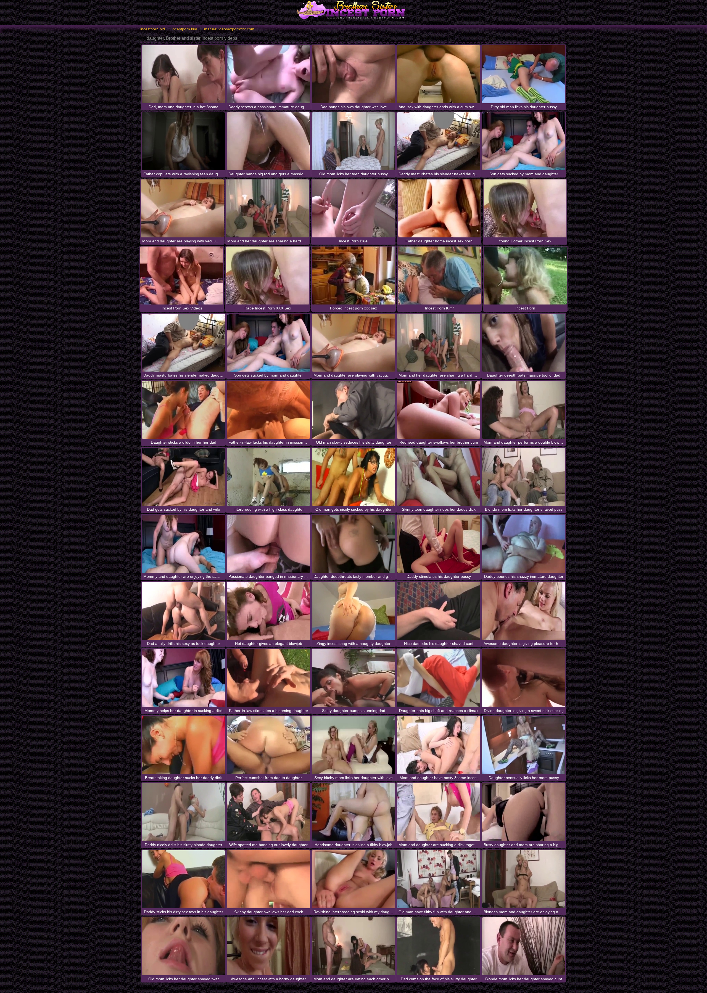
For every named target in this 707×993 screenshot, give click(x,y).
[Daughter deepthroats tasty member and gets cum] (353, 544)
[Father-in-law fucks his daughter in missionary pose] (268, 410)
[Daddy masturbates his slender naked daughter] (438, 141)
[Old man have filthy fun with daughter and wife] (438, 879)
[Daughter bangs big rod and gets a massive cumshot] (268, 141)
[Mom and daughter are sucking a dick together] (438, 812)
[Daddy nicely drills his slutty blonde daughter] (183, 812)
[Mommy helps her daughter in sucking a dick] (183, 678)
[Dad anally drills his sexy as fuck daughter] (183, 611)
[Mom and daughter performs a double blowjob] (523, 410)
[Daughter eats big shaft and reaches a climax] (438, 678)
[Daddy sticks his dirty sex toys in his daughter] (183, 879)
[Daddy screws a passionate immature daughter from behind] (268, 74)
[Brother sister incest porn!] (353, 9)
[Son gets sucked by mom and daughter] (523, 141)
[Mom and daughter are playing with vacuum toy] (182, 208)
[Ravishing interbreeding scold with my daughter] (353, 879)
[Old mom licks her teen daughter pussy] (353, 141)
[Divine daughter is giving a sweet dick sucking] (523, 678)
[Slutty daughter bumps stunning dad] (353, 678)
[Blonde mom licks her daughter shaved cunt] (523, 946)
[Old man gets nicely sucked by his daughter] (353, 477)
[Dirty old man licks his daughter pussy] (523, 74)
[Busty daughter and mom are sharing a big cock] (523, 812)
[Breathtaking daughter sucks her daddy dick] (183, 745)
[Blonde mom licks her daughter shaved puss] (523, 477)
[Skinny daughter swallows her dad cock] (268, 879)
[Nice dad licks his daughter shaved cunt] (438, 611)
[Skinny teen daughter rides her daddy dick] (438, 477)
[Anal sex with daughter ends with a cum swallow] (438, 74)
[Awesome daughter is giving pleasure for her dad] (523, 611)
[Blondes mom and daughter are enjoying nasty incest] (523, 879)
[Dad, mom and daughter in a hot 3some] (183, 74)
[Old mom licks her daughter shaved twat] (183, 946)
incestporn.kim (184, 29)
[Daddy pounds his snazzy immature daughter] (523, 544)
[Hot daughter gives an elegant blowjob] (268, 611)
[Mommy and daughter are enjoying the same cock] (183, 544)
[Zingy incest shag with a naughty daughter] (353, 611)
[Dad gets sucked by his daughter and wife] (183, 477)
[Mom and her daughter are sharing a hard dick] (267, 208)
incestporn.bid (152, 29)
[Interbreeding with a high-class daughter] (268, 477)
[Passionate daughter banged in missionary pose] (268, 544)
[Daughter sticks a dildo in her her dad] (183, 410)
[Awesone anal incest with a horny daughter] (268, 946)
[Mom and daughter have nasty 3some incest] (438, 745)
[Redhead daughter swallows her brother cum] (438, 410)
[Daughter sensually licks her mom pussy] (523, 745)
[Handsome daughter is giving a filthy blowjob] (353, 812)
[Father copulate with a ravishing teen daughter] (183, 141)
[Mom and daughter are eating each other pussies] (353, 946)
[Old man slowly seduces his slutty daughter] (353, 410)
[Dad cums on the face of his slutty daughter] (438, 946)
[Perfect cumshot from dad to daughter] (268, 745)
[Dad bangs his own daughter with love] (353, 74)
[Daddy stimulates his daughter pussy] (438, 544)
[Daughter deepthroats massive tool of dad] (523, 343)
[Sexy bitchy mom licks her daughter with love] (353, 745)
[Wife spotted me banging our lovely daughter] (268, 812)
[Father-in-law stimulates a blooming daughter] (268, 678)
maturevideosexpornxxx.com (229, 29)
